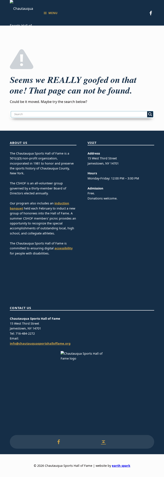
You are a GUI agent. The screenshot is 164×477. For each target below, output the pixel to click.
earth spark (121, 466)
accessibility (63, 248)
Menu (53, 13)
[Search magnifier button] (150, 114)
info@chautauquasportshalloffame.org (40, 343)
